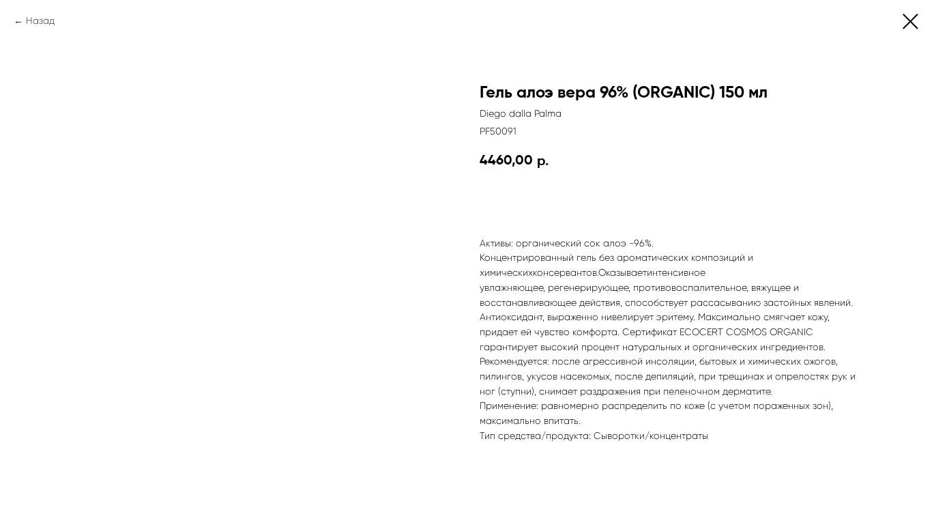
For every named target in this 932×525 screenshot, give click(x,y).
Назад (40, 20)
